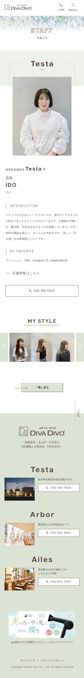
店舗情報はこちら (26, 273)
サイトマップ (27, 660)
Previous (4, 347)
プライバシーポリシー (52, 660)
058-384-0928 (44, 290)
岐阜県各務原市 (15, 169)
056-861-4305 (61, 581)
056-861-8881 (61, 532)
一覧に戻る (42, 387)
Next (80, 347)
